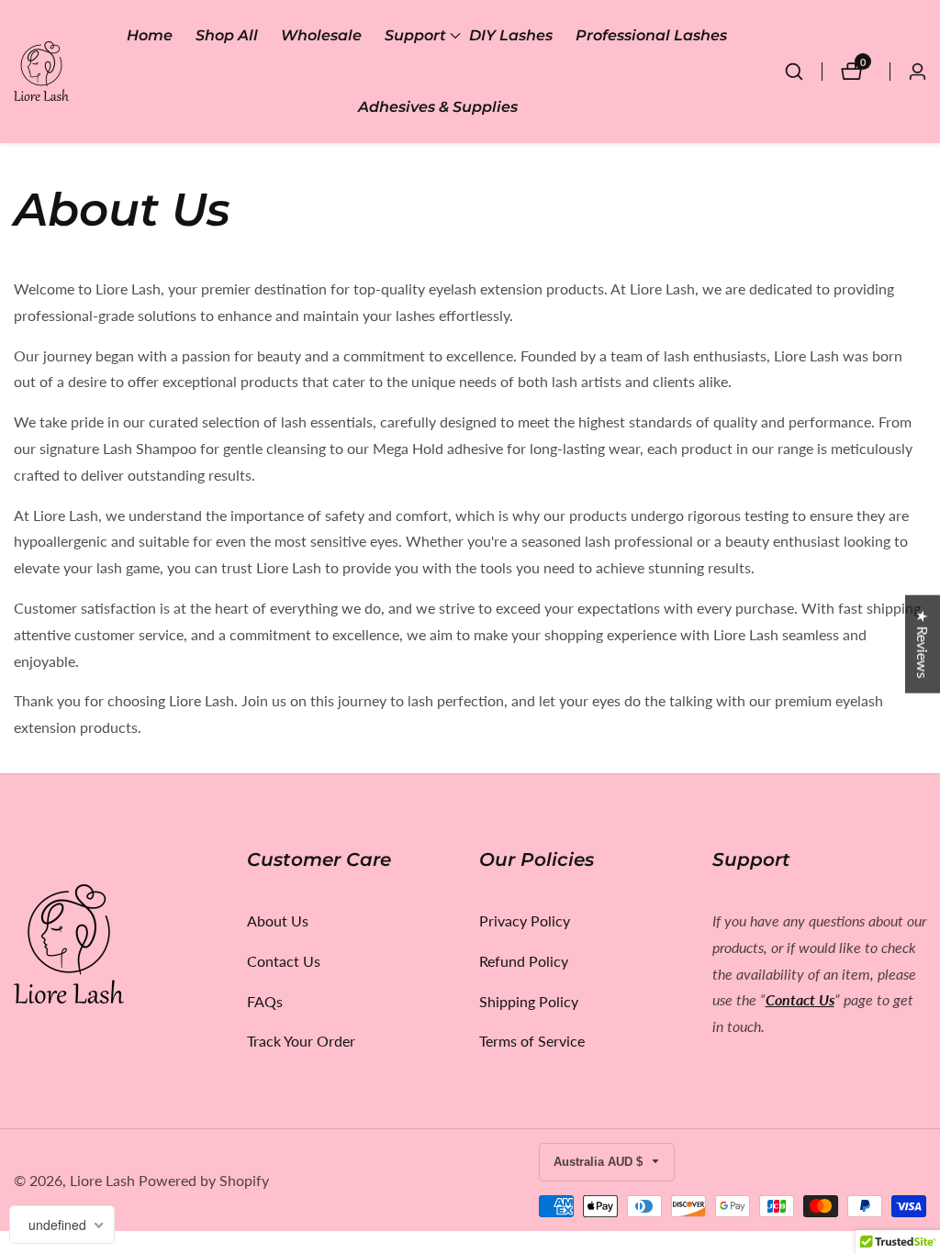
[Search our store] (803, 71)
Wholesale (321, 35)
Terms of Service (532, 1040)
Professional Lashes (651, 35)
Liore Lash (102, 1180)
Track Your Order (301, 1040)
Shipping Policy (528, 1001)
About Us (277, 920)
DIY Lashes (511, 35)
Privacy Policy (524, 920)
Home (150, 35)
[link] (121, 948)
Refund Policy (523, 961)
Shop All (227, 35)
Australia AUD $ (600, 1162)
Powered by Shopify (204, 1180)
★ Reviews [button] (923, 644)
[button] (415, 36)
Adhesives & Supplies (438, 107)
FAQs (265, 1001)
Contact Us (283, 961)
